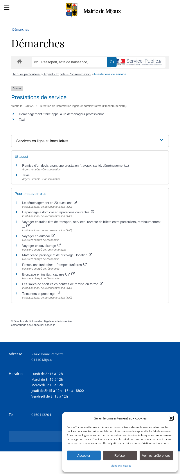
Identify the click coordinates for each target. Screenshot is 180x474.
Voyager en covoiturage (39, 246)
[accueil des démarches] (19, 61)
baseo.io (50, 325)
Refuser (120, 455)
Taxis (26, 175)
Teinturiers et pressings (39, 293)
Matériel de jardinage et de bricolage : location (55, 255)
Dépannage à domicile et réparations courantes (56, 212)
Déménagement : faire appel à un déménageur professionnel (62, 114)
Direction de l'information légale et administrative (43, 321)
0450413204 (41, 414)
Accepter (83, 455)
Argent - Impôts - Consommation (67, 74)
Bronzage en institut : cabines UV (46, 274)
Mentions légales (120, 465)
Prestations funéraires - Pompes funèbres (52, 265)
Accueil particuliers (27, 74)
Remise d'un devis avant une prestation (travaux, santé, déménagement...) (75, 165)
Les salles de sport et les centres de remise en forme (60, 284)
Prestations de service (110, 74)
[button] (171, 418)
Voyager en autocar (36, 236)
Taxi (22, 119)
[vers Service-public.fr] (138, 62)
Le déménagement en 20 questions (47, 203)
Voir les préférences (156, 455)
